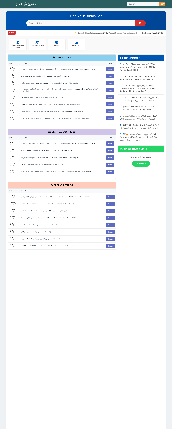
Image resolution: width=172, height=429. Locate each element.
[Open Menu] (9, 4)
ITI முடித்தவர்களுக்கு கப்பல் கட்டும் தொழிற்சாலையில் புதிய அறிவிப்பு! (42, 97)
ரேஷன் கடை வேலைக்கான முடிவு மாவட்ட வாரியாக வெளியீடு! (39, 225)
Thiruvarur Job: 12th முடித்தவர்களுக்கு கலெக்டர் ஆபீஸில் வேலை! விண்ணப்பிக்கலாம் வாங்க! (50, 104)
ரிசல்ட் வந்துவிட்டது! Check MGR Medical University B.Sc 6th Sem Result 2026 (48, 218)
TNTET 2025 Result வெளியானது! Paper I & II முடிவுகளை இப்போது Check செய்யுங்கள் (49, 211)
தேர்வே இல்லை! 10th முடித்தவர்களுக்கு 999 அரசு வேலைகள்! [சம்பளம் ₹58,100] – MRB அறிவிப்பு (52, 111)
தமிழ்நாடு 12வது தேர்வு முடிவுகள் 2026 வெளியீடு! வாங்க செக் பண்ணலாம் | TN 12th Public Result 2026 (113, 33)
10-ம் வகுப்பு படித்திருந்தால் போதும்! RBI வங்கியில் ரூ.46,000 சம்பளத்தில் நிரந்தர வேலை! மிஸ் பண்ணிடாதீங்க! (56, 118)
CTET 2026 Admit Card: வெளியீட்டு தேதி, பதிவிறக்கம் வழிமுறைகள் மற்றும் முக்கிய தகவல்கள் (140, 126)
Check (110, 197)
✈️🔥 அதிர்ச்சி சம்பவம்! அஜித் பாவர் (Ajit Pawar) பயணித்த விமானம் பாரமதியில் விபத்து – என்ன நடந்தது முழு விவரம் (139, 137)
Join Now (141, 163)
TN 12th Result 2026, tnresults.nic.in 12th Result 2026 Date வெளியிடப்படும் (48, 204)
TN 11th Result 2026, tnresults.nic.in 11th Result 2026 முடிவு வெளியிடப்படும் (47, 246)
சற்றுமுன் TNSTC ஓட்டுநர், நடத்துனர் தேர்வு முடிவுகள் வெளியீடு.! (41, 239)
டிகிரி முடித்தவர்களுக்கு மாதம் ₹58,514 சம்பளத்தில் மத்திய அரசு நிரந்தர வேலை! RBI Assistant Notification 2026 (58, 69)
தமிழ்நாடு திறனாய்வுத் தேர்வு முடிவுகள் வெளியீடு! (36, 232)
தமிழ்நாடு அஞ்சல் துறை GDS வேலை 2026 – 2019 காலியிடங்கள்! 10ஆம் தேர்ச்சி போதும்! (49, 83)
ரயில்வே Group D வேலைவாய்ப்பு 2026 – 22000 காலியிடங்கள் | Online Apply (46, 76)
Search (164, 4)
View (110, 69)
